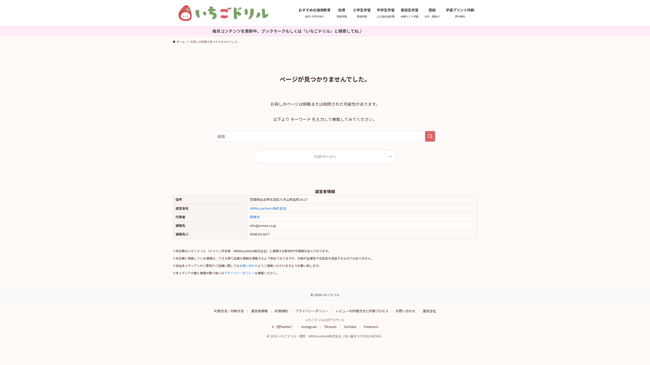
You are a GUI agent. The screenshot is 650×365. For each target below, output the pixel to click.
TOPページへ (325, 156)
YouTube (350, 326)
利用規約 (281, 310)
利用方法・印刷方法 (229, 310)
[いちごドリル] (223, 13)
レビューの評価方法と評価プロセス (362, 310)
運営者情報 (259, 310)
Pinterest (371, 326)
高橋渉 (255, 216)
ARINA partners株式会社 (268, 208)
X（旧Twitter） (283, 326)
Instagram (309, 326)
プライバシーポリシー (239, 273)
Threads (330, 326)
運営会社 (429, 310)
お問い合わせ (248, 265)
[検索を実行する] (430, 136)
